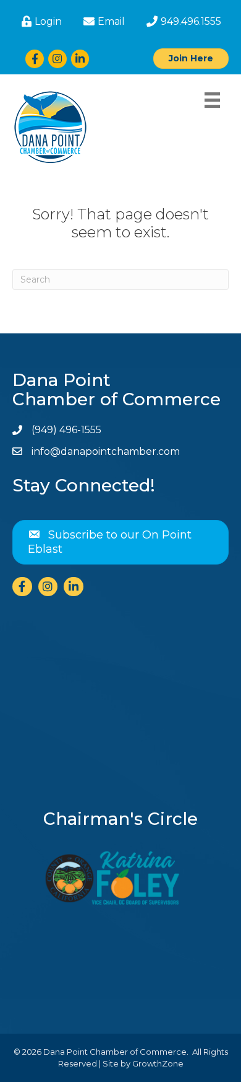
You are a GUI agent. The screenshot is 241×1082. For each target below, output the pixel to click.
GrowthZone (158, 1063)
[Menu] (212, 100)
